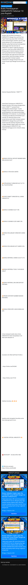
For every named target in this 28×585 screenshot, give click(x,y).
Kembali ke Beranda (6, 6)
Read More (14, 513)
